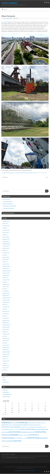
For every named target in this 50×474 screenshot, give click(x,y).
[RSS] (48, 3)
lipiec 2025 (5, 250)
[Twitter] (46, 3)
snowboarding (26, 435)
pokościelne (44, 429)
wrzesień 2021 (6, 354)
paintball (19, 429)
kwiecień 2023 (6, 311)
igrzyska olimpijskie (22, 425)
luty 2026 (5, 234)
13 (38, 406)
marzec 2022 (6, 340)
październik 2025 (6, 243)
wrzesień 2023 (6, 300)
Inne (4, 377)
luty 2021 (5, 370)
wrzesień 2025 (6, 246)
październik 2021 (6, 352)
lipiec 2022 (5, 331)
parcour (13, 172)
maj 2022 (5, 336)
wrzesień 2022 (6, 327)
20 (38, 408)
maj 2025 (5, 255)
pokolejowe (38, 429)
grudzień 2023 (6, 293)
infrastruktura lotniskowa (25, 427)
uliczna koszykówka (7, 441)
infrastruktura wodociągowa (36, 427)
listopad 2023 (6, 295)
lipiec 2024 (5, 277)
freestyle (16, 425)
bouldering (9, 172)
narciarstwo (10, 429)
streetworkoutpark (8, 438)
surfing (16, 438)
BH (4, 18)
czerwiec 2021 (6, 361)
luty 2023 (5, 315)
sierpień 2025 (6, 248)
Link (45, 172)
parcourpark (31, 429)
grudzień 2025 (6, 239)
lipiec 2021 (5, 358)
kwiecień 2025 (6, 257)
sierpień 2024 (6, 275)
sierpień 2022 (6, 329)
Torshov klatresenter (7, 201)
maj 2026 (5, 228)
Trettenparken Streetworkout (9, 206)
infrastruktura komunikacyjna (11, 427)
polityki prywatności (12, 457)
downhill (43, 422)
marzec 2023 (6, 313)
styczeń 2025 (6, 264)
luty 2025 (5, 261)
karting (43, 427)
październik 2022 (6, 324)
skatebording (6, 435)
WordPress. (33, 470)
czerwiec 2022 (6, 334)
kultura (6, 429)
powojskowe (24, 432)
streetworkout (34, 435)
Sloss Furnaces (4, 22)
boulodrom (33, 422)
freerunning (11, 425)
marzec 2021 (6, 367)
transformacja (24, 172)
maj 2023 (5, 309)
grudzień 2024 (6, 266)
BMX (16, 422)
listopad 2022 (6, 322)
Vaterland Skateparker (8, 203)
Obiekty (4, 380)
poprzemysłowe (18, 172)
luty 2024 (5, 288)
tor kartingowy (24, 438)
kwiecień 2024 (6, 284)
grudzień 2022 (6, 320)
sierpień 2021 (6, 356)
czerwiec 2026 (6, 225)
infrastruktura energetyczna (34, 425)
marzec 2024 (6, 286)
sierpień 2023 (6, 302)
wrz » (6, 414)
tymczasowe (30, 172)
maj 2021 (5, 363)
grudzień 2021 (6, 347)
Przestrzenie (15, 18)
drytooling (4, 425)
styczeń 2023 (6, 318)
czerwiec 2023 (6, 306)
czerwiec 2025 (6, 252)
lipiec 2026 (5, 223)
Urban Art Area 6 (6, 199)
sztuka (19, 438)
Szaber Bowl (4, 177)
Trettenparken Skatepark (8, 208)
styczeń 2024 (6, 291)
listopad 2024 (6, 268)
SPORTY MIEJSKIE (9, 3)
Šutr (47, 177)
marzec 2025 (6, 259)
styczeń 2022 (6, 345)
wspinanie (35, 172)
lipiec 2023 (5, 304)
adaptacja (5, 172)
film (8, 425)
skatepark (14, 435)
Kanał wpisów (6, 392)
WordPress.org (6, 396)
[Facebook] (45, 3)
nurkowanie (15, 429)
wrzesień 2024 (6, 273)
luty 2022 (5, 343)
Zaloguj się (5, 390)
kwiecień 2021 (6, 365)
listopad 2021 (6, 349)
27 (38, 410)
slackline (20, 435)
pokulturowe (5, 432)
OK (46, 191)
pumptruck (31, 432)
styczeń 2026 (6, 237)
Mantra (28, 470)
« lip (3, 414)
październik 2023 (6, 297)
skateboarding (40, 432)
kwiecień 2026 (6, 230)
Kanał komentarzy (7, 394)
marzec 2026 (6, 232)
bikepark (13, 422)
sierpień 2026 (6, 221)
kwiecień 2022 (6, 338)
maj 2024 (5, 282)
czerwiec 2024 (6, 279)
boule (28, 422)
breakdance (38, 422)
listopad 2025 (6, 241)
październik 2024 (6, 270)
